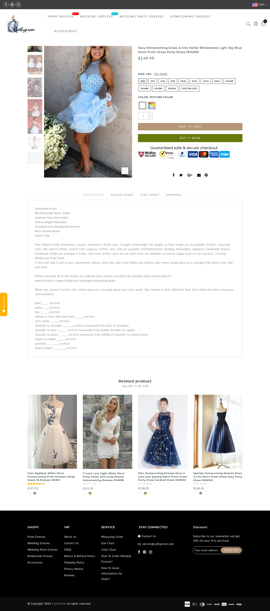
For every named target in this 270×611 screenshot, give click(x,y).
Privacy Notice (73, 568)
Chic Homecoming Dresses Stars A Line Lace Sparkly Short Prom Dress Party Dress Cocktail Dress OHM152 (162, 476)
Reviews (69, 575)
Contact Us (71, 543)
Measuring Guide (112, 536)
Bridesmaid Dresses (40, 556)
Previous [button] (50, 114)
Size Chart (149, 194)
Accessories (65, 31)
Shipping (174, 194)
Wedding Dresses (96, 16)
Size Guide (160, 74)
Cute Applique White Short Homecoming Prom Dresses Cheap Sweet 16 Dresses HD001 (51, 476)
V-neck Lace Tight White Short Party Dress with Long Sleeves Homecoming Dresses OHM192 (104, 477)
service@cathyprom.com (158, 543)
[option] (88, 112)
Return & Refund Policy (79, 556)
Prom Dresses (61, 16)
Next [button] (120, 114)
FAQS (67, 549)
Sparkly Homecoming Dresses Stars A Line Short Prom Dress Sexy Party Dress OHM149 (217, 476)
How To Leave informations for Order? (112, 573)
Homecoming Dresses (190, 16)
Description (93, 194)
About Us (70, 536)
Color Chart (122, 194)
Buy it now (190, 138)
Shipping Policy (74, 562)
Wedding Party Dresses (141, 16)
